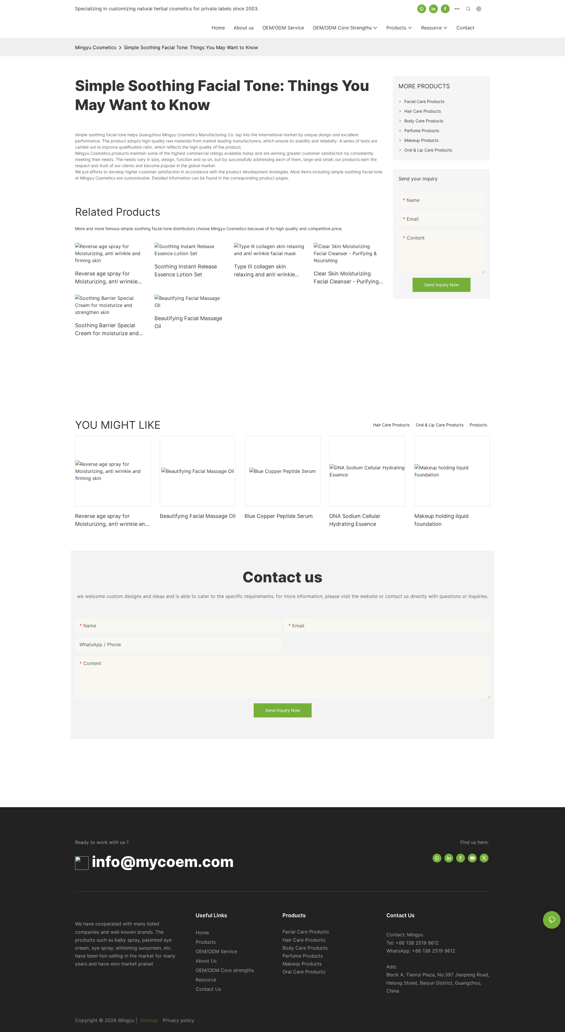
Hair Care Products (391, 424)
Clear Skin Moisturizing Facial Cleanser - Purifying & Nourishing (349, 277)
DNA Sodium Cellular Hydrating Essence (354, 520)
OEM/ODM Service (216, 951)
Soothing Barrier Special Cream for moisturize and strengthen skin (107, 329)
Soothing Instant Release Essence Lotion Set (185, 270)
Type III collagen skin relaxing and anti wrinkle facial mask (264, 270)
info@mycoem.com (163, 861)
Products (478, 424)
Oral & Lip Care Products (439, 424)
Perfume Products (302, 956)
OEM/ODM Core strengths (225, 970)
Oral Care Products (303, 972)
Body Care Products (305, 948)
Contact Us (208, 989)
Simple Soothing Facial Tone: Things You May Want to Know (191, 47)
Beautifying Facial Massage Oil (188, 322)
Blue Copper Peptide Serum (279, 516)
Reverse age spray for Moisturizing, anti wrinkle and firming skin (106, 277)
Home (202, 932)
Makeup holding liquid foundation (441, 520)
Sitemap (148, 1020)
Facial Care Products (305, 932)
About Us (206, 961)
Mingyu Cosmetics (95, 47)
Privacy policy (178, 1020)
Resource (206, 980)
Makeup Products (302, 964)
